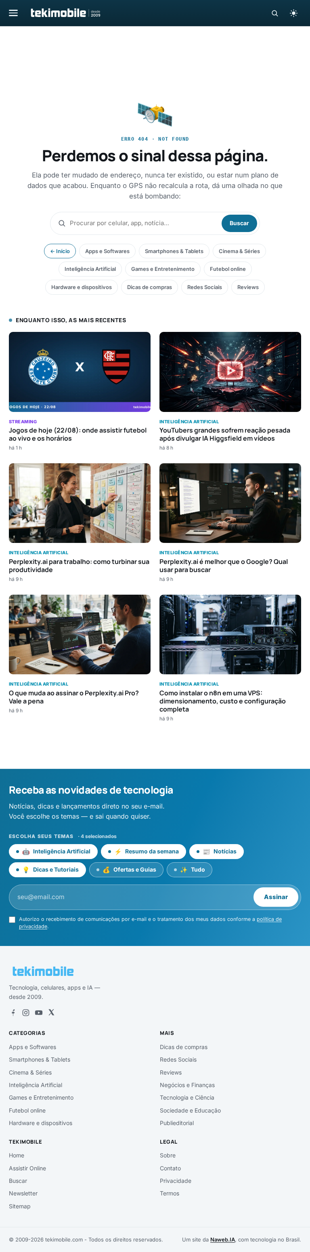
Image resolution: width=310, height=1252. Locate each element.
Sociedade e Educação (190, 1110)
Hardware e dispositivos (81, 287)
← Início (60, 251)
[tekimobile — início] (65, 13)
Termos (169, 1193)
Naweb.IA (222, 1239)
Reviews (248, 287)
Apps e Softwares (107, 251)
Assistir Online (27, 1168)
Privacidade (175, 1180)
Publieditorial (177, 1122)
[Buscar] (274, 13)
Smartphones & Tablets (174, 251)
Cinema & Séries (239, 251)
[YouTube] (39, 1013)
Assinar (276, 897)
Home (16, 1155)
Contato (170, 1168)
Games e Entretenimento (163, 269)
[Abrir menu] (13, 12)
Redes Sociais (204, 287)
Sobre (168, 1155)
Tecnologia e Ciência (187, 1097)
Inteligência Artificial (90, 269)
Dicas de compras (149, 287)
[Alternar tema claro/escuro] (293, 13)
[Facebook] (13, 1013)
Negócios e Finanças (187, 1084)
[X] (51, 1013)
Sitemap (20, 1206)
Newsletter (23, 1193)
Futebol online (228, 269)
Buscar (239, 223)
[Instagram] (26, 1013)
